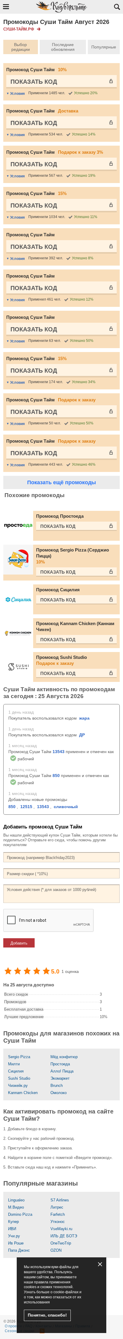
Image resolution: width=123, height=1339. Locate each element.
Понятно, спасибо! (47, 1315)
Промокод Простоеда (60, 516)
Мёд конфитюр (64, 1057)
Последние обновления (63, 47)
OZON (55, 1250)
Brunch (56, 1085)
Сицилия (16, 1071)
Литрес (56, 1207)
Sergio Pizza (19, 1057)
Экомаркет (60, 1078)
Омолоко (58, 1092)
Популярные (103, 47)
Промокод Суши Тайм (36, 69)
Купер (13, 1221)
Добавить (18, 943)
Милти (14, 1064)
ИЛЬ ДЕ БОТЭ (63, 1236)
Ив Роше (16, 1243)
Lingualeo (16, 1200)
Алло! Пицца (61, 1071)
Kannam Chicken (23, 1092)
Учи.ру (14, 1236)
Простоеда (60, 1064)
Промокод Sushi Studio (61, 660)
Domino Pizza (20, 1214)
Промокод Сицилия (58, 589)
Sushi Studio (19, 1078)
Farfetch (57, 1214)
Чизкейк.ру (18, 1085)
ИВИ (12, 1229)
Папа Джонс (19, 1250)
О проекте (13, 1326)
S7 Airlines (59, 1200)
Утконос (57, 1221)
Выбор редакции (20, 47)
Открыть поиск (117, 7)
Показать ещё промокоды (61, 482)
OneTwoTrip (60, 1243)
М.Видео (16, 1207)
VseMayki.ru (61, 1229)
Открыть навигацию (6, 7)
